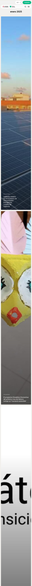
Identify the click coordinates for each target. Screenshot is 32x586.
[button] (27, 2)
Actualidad (6, 194)
